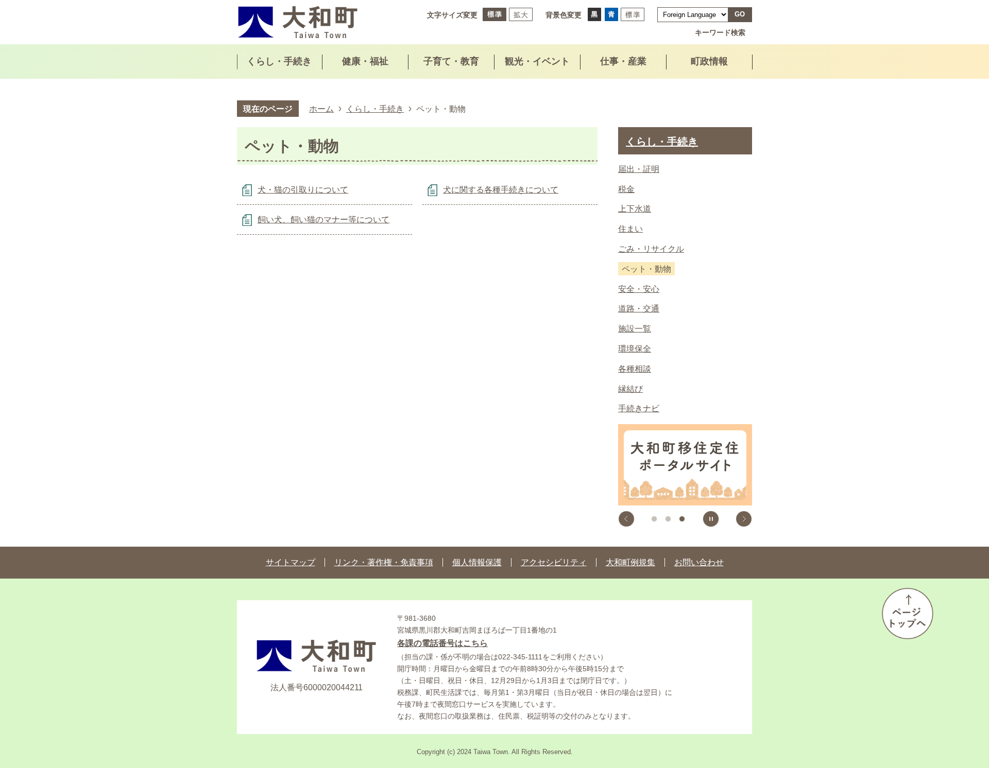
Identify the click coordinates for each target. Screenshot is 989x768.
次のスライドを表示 (744, 519)
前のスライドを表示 (626, 519)
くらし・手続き (375, 108)
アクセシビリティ (554, 562)
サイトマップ (290, 562)
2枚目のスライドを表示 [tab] (668, 519)
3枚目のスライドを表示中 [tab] (682, 519)
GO (740, 14)
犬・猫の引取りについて (303, 189)
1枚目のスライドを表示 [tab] (654, 519)
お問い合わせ (699, 562)
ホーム (321, 108)
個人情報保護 (477, 562)
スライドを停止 (711, 519)
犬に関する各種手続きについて (500, 189)
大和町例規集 (630, 562)
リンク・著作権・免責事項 (383, 562)
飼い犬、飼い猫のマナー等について (323, 219)
